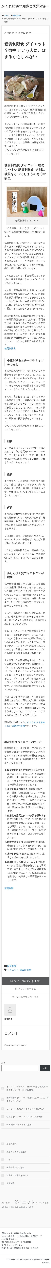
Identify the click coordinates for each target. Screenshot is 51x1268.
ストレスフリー (6, 1203)
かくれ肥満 (11, 1144)
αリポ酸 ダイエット (9, 1239)
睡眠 (16, 1207)
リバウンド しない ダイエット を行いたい (25, 1109)
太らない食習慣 (7, 1236)
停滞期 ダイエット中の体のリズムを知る (25, 1116)
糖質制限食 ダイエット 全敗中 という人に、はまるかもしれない (27, 1099)
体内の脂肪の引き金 (15, 1167)
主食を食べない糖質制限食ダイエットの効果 (19, 1248)
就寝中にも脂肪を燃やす (17, 1175)
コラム (9, 1159)
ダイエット (13, 970)
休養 (46, 1203)
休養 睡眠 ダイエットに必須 (19, 1124)
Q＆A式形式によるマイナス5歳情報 (16, 1242)
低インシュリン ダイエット (12, 1245)
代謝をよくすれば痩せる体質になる (16, 1233)
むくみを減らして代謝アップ (30, 1236)
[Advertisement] (25, 926)
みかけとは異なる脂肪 (16, 1152)
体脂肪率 (4, 1207)
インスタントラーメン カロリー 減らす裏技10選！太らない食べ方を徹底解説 (27, 1088)
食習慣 (30, 1207)
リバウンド (40, 1203)
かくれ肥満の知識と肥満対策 (23, 6)
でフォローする (27, 989)
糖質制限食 (10, 348)
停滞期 (11, 1207)
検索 (3, 1063)
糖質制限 (8, 888)
